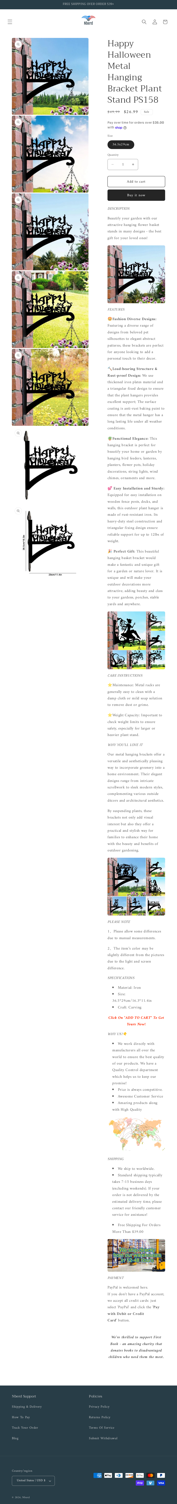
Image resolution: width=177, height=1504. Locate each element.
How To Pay (21, 1417)
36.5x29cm (120, 144)
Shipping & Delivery (27, 1407)
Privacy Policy (99, 1407)
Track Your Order (25, 1428)
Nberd (26, 1497)
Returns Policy (99, 1417)
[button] (10, 22)
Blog (15, 1438)
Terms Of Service (101, 1428)
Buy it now (136, 195)
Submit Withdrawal (103, 1438)
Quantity (113, 155)
